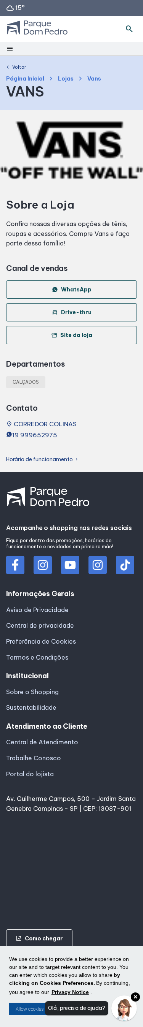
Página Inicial (25, 79)
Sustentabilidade (31, 707)
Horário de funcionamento (42, 459)
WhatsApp (76, 289)
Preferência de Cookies (41, 641)
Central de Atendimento (42, 742)
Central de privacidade (40, 625)
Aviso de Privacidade (37, 610)
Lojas (66, 79)
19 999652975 (34, 435)
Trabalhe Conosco (33, 758)
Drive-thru (72, 312)
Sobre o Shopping (32, 692)
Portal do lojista (30, 774)
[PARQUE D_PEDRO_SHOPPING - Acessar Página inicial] (37, 29)
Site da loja (71, 335)
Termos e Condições (37, 657)
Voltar (16, 67)
